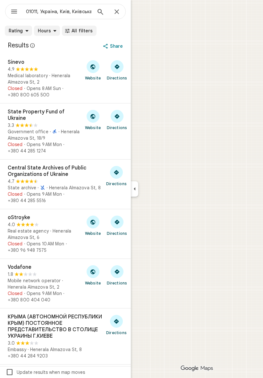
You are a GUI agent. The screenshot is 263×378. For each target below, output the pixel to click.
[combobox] (58, 11)
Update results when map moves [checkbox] (45, 372)
